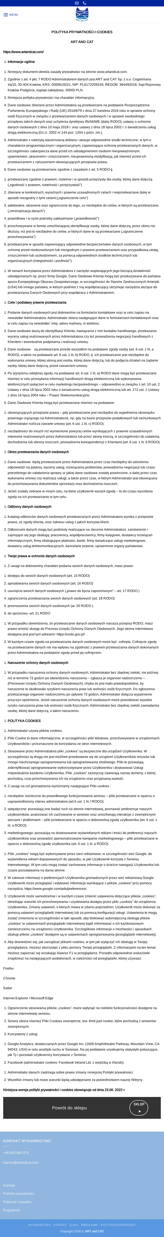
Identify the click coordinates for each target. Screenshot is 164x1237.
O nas (74, 1225)
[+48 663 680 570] (85, 3)
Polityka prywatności (18, 1193)
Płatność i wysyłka (17, 1202)
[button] (10, 14)
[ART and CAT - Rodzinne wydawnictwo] (82, 14)
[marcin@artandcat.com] (77, 3)
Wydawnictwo (39, 1225)
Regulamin (11, 1210)
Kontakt (9, 1185)
